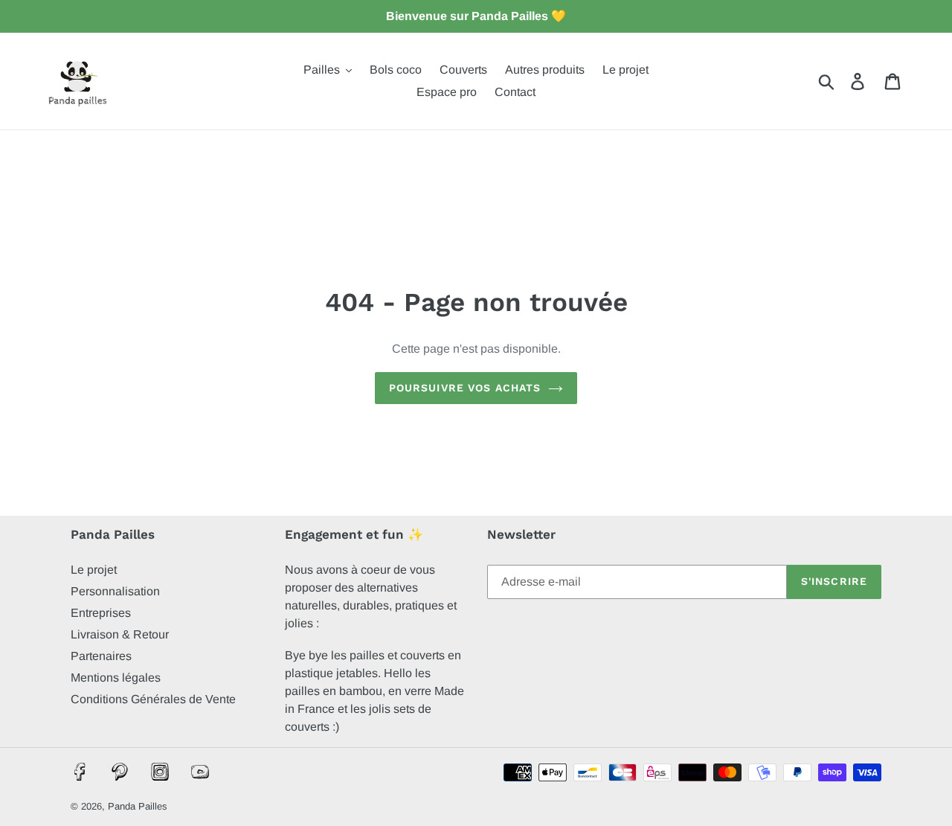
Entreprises (101, 612)
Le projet (94, 569)
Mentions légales (116, 677)
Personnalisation (115, 591)
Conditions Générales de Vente (153, 699)
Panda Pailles (137, 806)
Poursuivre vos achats (465, 388)
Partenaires (101, 656)
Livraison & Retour (120, 634)
